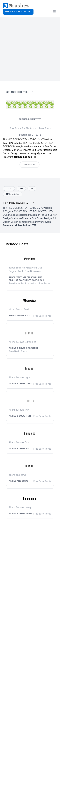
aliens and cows (18, 480)
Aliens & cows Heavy (20, 513)
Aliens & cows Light (20, 383)
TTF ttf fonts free (12, 194)
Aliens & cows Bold (20, 448)
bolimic (9, 188)
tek (32, 188)
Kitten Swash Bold (19, 315)
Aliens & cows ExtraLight (23, 348)
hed (21, 188)
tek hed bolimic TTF (30, 119)
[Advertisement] (30, 49)
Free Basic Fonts (42, 315)
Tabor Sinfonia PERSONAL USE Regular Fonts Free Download (26, 278)
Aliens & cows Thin (20, 415)
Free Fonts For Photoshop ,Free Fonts (30, 128)
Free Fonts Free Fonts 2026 (18, 11)
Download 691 (29, 164)
